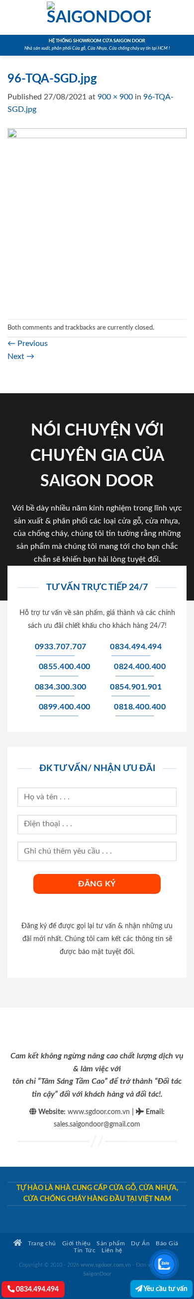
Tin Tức (85, 1250)
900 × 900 (115, 97)
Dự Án (140, 1243)
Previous (27, 343)
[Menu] (13, 17)
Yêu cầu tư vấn (165, 1289)
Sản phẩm (111, 1243)
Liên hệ (111, 1250)
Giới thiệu (76, 1243)
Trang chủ (41, 1243)
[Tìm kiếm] (183, 17)
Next (20, 356)
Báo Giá (167, 1243)
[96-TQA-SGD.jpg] (97, 217)
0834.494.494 (36, 1289)
